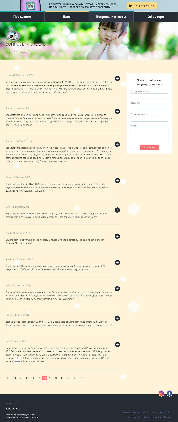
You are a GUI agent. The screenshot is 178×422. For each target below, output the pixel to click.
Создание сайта (135, 417)
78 (81, 377)
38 (15, 377)
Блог (66, 16)
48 (73, 377)
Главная (9, 52)
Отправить (149, 147)
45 (56, 377)
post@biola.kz (13, 408)
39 (21, 377)
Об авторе (156, 16)
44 (50, 377)
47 (67, 377)
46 (61, 377)
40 (26, 377)
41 (32, 377)
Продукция (22, 16)
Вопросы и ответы (111, 16)
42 (38, 377)
